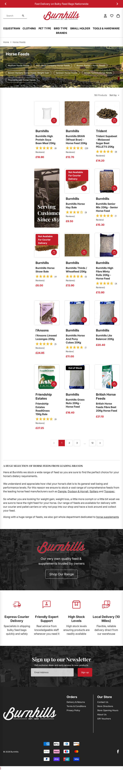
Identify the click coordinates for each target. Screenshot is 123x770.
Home (6, 42)
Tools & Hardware (106, 28)
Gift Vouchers (104, 718)
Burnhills (14, 752)
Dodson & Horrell (78, 491)
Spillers (94, 491)
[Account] (105, 16)
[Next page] (100, 443)
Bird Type (60, 28)
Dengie (62, 491)
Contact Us (102, 702)
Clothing (29, 28)
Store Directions (105, 706)
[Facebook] (118, 751)
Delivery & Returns (76, 702)
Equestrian (11, 28)
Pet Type (45, 28)
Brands (61, 32)
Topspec (109, 491)
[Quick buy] (54, 120)
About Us (102, 714)
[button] (47, 150)
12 (92, 443)
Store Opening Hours (107, 710)
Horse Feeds (19, 42)
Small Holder (80, 28)
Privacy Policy (73, 710)
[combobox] (13, 15)
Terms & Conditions (76, 706)
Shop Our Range (61, 574)
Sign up (85, 672)
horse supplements (107, 516)
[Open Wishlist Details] (111, 15)
